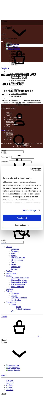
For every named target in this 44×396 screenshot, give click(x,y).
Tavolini (14, 269)
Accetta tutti (22, 218)
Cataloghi (9, 289)
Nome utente (6, 157)
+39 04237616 (24, 145)
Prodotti (9, 247)
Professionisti (11, 302)
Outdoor (9, 271)
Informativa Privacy (13, 117)
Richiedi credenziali (23, 105)
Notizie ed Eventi (17, 287)
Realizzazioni (11, 69)
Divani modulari (17, 260)
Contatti (9, 115)
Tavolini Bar (15, 267)
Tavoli (13, 264)
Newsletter (10, 122)
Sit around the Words (19, 280)
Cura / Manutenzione (19, 298)
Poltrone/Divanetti (18, 258)
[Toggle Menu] (2, 41)
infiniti (3, 34)
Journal (8, 71)
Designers (14, 251)
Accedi (18, 307)
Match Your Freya (18, 284)
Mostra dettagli (29, 210)
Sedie (13, 253)
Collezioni (15, 249)
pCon (13, 107)
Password (4, 162)
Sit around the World (19, 78)
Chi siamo (15, 293)
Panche (13, 262)
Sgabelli (14, 255)
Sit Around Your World (20, 278)
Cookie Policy (11, 119)
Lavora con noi (12, 124)
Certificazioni (16, 300)
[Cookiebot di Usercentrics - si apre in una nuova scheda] (31, 169)
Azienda (9, 113)
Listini (13, 304)
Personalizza (20, 225)
